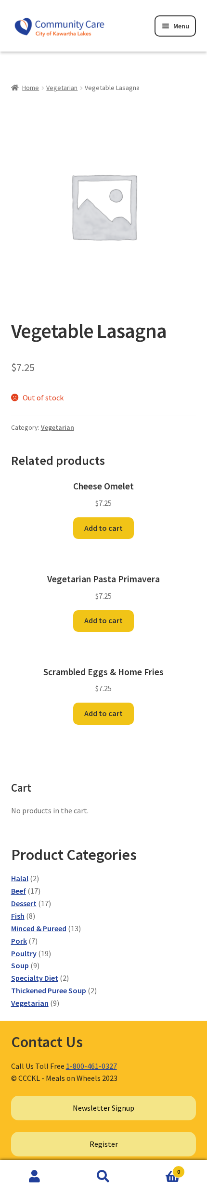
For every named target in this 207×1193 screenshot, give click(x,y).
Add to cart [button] (103, 528)
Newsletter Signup (103, 1108)
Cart (159, 1168)
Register (104, 1144)
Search (103, 1176)
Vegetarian (62, 87)
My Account (34, 1176)
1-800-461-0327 (91, 1066)
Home (30, 87)
